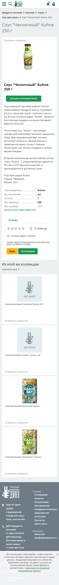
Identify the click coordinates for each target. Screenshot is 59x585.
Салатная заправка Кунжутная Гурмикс (22, 406)
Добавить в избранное (16, 40)
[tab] (13, 220)
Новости (39, 498)
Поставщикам (42, 505)
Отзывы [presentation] (13, 220)
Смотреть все (10, 269)
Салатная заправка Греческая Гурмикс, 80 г (24, 304)
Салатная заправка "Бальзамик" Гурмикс (23, 457)
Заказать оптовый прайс (23, 98)
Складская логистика (46, 509)
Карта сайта (41, 523)
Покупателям (42, 502)
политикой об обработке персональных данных (33, 569)
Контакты (40, 520)
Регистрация (28, 251)
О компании (41, 494)
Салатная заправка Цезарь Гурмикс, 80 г (23, 355)
